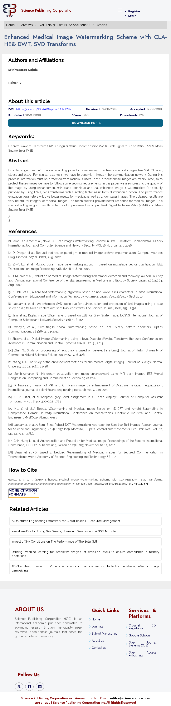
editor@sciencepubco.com (130, 698)
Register (134, 11)
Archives (27, 25)
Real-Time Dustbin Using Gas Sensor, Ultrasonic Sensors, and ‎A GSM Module (64, 531)
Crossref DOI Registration (142, 627)
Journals (97, 626)
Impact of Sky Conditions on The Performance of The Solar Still (54, 541)
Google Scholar (139, 635)
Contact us (99, 647)
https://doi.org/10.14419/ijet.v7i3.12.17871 (44, 109)
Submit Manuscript (104, 633)
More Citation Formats (23, 492)
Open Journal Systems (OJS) (142, 644)
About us (98, 640)
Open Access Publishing (142, 654)
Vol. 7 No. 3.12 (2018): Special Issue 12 (64, 25)
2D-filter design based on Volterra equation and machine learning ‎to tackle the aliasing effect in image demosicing (85, 568)
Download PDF (84, 123)
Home (10, 25)
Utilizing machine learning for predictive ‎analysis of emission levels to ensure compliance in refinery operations (85, 554)
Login (132, 15)
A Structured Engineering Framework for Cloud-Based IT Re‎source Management (66, 521)
